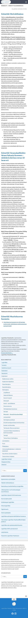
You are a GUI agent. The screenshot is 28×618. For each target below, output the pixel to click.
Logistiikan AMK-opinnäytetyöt (9, 528)
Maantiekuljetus (6, 384)
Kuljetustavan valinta (7, 379)
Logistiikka (4, 362)
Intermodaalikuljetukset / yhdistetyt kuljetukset (11, 450)
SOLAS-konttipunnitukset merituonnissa (14, 422)
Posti (3, 443)
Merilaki (6, 411)
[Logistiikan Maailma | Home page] (7, 2)
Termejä (6, 435)
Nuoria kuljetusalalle (6, 498)
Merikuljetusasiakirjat (9, 420)
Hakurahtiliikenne (8, 395)
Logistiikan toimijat (7, 459)
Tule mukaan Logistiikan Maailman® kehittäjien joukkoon (13, 520)
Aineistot (4, 464)
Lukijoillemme (4, 532)
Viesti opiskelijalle (6, 512)
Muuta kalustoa (8, 406)
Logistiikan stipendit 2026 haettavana (11, 495)
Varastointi (4, 373)
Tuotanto (4, 365)
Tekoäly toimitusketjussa (7, 482)
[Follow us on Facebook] (13, 614)
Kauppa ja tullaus (6, 462)
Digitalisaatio (4, 509)
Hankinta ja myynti (6, 368)
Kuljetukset (4, 376)
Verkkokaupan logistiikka (7, 502)
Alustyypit (6, 400)
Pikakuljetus (5, 446)
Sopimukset (4, 370)
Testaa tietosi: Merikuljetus (11, 438)
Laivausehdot (7, 417)
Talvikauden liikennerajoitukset (12, 428)
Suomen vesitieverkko (9, 425)
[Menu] (26, 2)
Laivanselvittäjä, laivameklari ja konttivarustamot (12, 431)
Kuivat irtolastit (8, 398)
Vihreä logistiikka (5, 505)
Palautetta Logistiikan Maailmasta (10, 535)
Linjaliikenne (7, 392)
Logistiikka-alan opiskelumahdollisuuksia (11, 525)
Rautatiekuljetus (6, 387)
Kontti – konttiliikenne (9, 403)
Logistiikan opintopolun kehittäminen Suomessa (13, 516)
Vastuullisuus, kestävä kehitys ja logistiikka (12, 486)
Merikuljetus (5, 389)
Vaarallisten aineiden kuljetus (9, 453)
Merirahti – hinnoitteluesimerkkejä (13, 414)
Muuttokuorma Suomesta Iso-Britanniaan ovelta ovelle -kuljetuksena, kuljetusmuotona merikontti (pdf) (15, 324)
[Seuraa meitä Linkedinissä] (15, 614)
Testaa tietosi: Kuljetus (8, 456)
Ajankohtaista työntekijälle (8, 479)
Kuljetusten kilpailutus (8, 381)
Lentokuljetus (5, 441)
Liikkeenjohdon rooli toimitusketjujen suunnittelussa (10, 490)
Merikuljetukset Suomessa (10, 409)
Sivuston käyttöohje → (7, 353)
